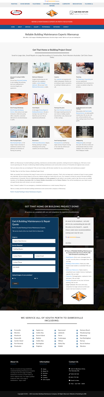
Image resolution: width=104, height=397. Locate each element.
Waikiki (60, 346)
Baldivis (38, 338)
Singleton (39, 346)
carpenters (59, 79)
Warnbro (17, 333)
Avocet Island (40, 335)
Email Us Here (75, 380)
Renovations (77, 4)
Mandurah (17, 335)
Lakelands (61, 333)
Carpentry (66, 4)
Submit (15, 283)
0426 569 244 (75, 374)
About (20, 27)
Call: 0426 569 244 (81, 12)
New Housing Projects (16, 142)
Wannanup (83, 335)
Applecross (39, 330)
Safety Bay (61, 343)
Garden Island (18, 341)
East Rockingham (85, 338)
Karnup (82, 341)
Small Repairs (70, 257)
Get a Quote (46, 379)
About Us (45, 371)
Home (13, 27)
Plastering (36, 4)
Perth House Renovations (38, 142)
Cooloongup (62, 338)
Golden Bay (40, 333)
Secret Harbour (85, 343)
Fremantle (17, 330)
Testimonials (46, 27)
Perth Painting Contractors (63, 110)
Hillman (60, 341)
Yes (15, 278)
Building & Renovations (72, 263)
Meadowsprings (85, 333)
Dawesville (17, 338)
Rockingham (40, 343)
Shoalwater (17, 346)
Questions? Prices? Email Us (81, 14)
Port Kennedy (18, 343)
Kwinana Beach (85, 330)
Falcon (60, 335)
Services (27, 27)
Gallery (45, 375)
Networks (56, 27)
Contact (65, 27)
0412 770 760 (74, 377)
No (37, 278)
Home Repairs (25, 4)
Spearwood (61, 330)
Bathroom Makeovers (51, 4)
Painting (14, 4)
